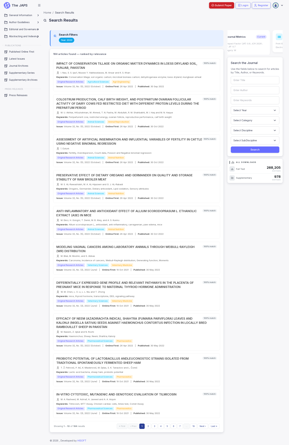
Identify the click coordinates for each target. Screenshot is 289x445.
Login (244, 5)
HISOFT (81, 440)
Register (263, 5)
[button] (39, 5)
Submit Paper (223, 5)
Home (47, 12)
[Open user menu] (278, 5)
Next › (203, 426)
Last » (214, 426)
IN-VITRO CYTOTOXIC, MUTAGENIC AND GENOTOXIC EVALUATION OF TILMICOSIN (116, 394)
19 (193, 426)
